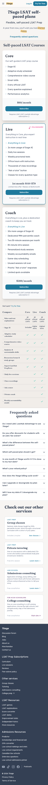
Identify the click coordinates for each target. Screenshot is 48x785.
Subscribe (24, 109)
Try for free (40, 3)
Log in (29, 3)
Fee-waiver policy (9, 672)
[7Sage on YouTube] (3, 766)
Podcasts (28, 766)
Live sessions (7, 665)
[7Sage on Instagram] (13, 766)
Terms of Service (9, 781)
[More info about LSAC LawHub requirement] (28, 116)
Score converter (8, 711)
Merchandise (7, 646)
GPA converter (8, 743)
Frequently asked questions (24, 36)
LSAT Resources (10, 700)
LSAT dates (6, 715)
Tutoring (5, 686)
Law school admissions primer (14, 760)
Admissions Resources (14, 731)
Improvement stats (10, 718)
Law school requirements (12, 750)
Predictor (5, 736)
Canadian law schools (11, 753)
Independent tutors (10, 722)
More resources (8, 725)
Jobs (4, 640)
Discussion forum (9, 633)
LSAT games (7, 705)
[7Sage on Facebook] (18, 766)
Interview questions (10, 757)
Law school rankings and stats (14, 747)
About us (5, 643)
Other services (10, 678)
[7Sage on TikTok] (8, 766)
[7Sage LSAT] (9, 3)
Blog (4, 636)
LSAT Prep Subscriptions (15, 656)
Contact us (6, 650)
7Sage (5, 628)
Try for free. (16, 306)
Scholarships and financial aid (14, 740)
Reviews (5, 668)
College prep (7, 693)
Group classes (8, 683)
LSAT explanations (9, 708)
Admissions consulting (11, 690)
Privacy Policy (8, 777)
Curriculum (6, 661)
